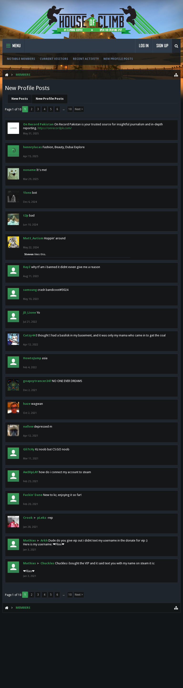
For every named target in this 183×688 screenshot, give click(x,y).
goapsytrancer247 (37, 381)
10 (70, 109)
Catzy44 (29, 335)
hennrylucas (32, 147)
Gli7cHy (29, 449)
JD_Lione (29, 312)
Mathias (29, 540)
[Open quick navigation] (176, 75)
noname (29, 170)
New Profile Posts (118, 59)
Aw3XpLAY (30, 472)
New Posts (19, 98)
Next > (79, 109)
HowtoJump (32, 358)
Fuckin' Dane (32, 495)
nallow (28, 426)
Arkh (44, 540)
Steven (29, 254)
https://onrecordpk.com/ (55, 128)
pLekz (41, 517)
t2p (25, 215)
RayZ (26, 267)
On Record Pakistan (38, 124)
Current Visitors (54, 59)
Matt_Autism (33, 238)
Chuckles (47, 563)
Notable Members (21, 59)
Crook (28, 517)
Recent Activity (86, 59)
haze (26, 403)
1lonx (27, 192)
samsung (30, 290)
